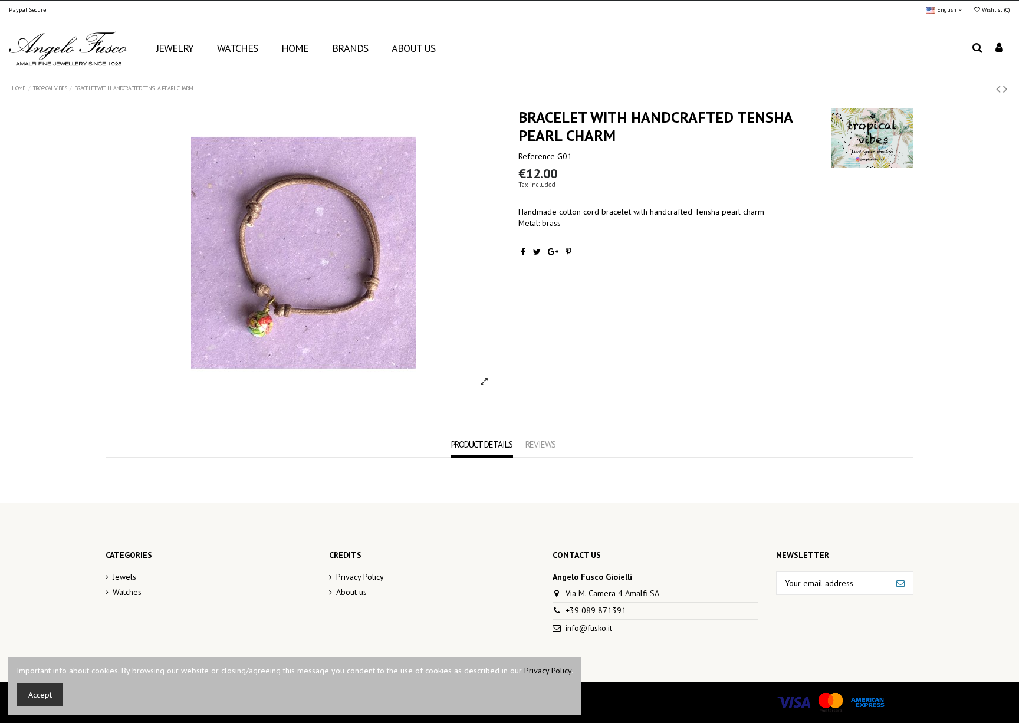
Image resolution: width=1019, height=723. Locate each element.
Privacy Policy (360, 576)
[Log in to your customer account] (999, 48)
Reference (536, 156)
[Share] (523, 252)
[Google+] (553, 252)
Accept (40, 694)
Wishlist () (995, 10)
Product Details (482, 444)
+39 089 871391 (596, 610)
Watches (127, 592)
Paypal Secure (27, 10)
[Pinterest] (568, 252)
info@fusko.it (589, 628)
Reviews (540, 444)
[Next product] (1005, 89)
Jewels (124, 576)
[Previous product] (999, 89)
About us (351, 592)
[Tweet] (537, 252)
